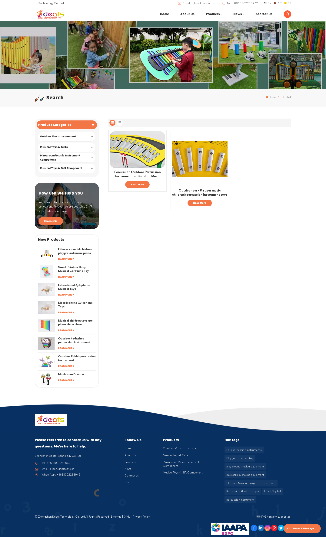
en (269, 3)
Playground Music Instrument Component (60, 157)
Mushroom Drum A (71, 374)
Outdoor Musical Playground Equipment (251, 483)
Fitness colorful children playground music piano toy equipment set (75, 251)
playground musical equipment (245, 466)
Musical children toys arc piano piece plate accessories (75, 322)
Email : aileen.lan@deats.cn (58, 468)
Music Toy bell (272, 491)
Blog (127, 482)
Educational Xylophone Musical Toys (74, 286)
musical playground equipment (245, 474)
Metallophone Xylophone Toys (75, 304)
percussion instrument (240, 499)
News (237, 14)
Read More (65, 259)
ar (280, 3)
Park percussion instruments (244, 450)
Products (213, 14)
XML (127, 516)
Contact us (263, 14)
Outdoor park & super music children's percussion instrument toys (199, 192)
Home (164, 14)
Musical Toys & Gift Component (61, 168)
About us (187, 14)
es (289, 3)
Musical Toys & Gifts (54, 147)
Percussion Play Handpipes (242, 491)
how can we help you (60, 193)
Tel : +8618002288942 (56, 463)
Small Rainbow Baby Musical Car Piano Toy (73, 269)
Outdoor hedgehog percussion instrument (74, 340)
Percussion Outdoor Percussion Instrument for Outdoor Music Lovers (137, 174)
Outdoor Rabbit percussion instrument (77, 358)
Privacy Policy (141, 516)
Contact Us (50, 221)
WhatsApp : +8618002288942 (61, 474)
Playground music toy (239, 458)
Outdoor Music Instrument (58, 136)
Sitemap (116, 516)
